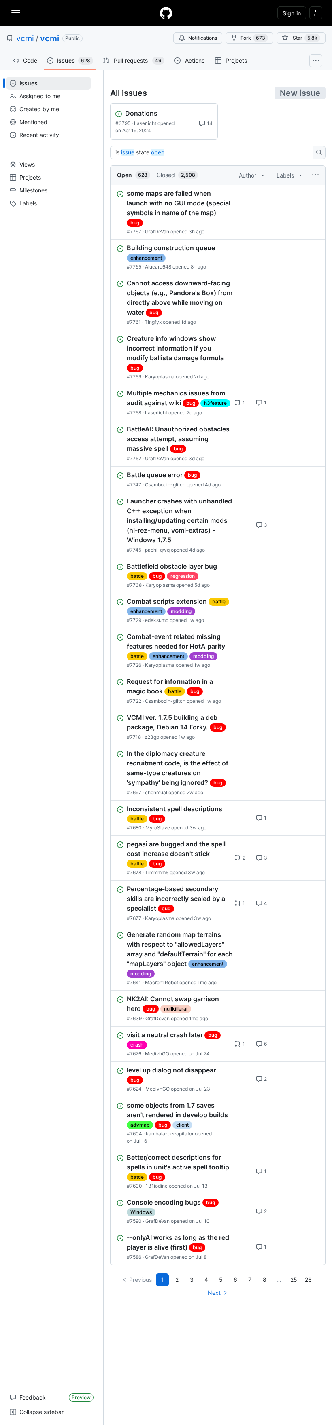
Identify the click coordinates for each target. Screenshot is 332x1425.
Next (214, 1292)
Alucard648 (158, 267)
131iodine (157, 1186)
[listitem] (218, 212)
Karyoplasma (160, 377)
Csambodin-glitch (165, 485)
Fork (252, 38)
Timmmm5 (156, 872)
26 (308, 1279)
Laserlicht (145, 123)
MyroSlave (157, 828)
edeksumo (156, 620)
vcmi (25, 38)
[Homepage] (166, 12)
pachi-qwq (157, 550)
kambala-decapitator (170, 1134)
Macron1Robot (161, 982)
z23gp (152, 737)
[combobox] (213, 152)
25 (293, 1279)
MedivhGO (157, 1054)
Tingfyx (153, 322)
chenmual (156, 792)
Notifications (202, 38)
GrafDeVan (157, 231)
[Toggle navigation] (16, 12)
